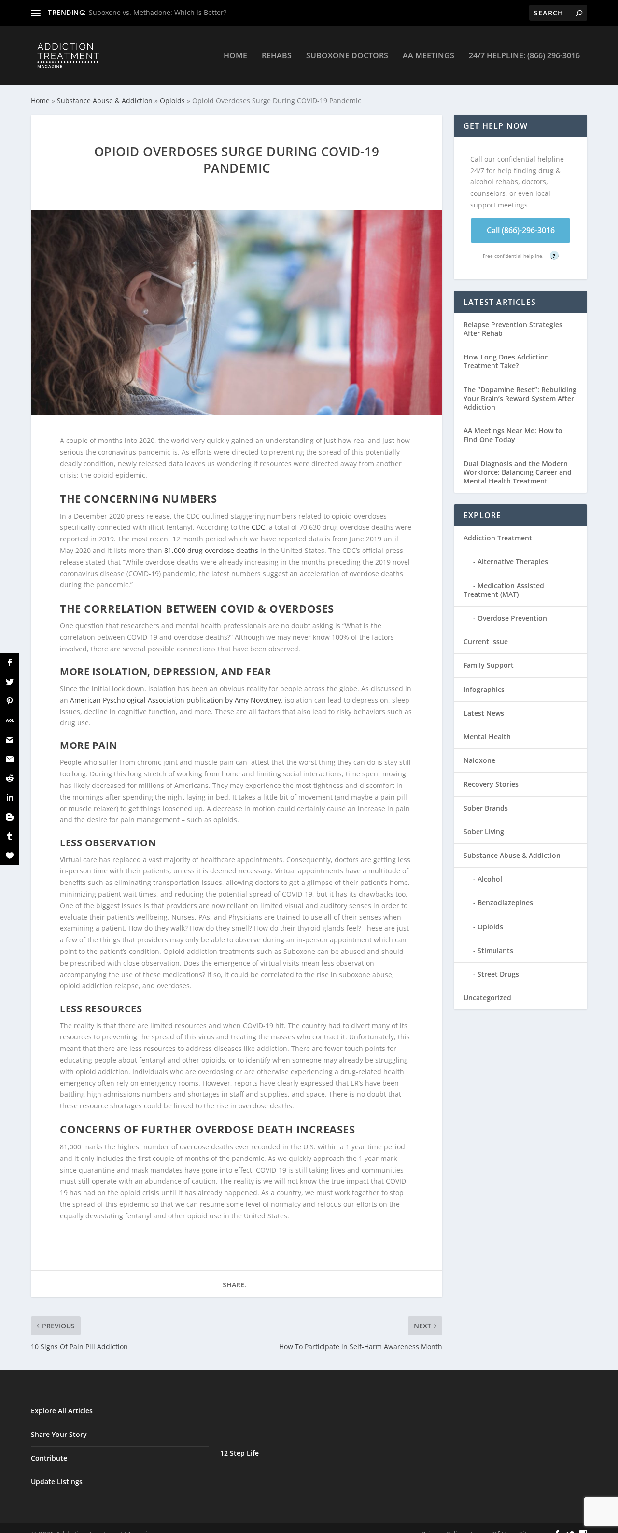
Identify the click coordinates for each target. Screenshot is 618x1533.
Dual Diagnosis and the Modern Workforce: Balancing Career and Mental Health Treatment (518, 472)
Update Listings (57, 1481)
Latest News (484, 713)
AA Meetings (428, 56)
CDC (258, 527)
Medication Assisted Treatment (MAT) (504, 590)
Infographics (484, 689)
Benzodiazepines (505, 902)
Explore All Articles (62, 1410)
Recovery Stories (491, 783)
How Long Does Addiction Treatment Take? (506, 361)
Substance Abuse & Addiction (105, 100)
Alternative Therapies (513, 561)
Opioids (172, 100)
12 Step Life (239, 1453)
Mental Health (487, 736)
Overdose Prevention (512, 617)
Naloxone (479, 760)
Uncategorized (487, 997)
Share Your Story (59, 1434)
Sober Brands (486, 808)
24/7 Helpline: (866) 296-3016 (524, 56)
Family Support (489, 665)
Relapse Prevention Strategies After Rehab (513, 329)
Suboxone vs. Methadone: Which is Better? (157, 12)
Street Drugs (498, 974)
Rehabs (277, 56)
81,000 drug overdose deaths (211, 550)
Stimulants (495, 950)
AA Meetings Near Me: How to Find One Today (513, 435)
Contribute (49, 1458)
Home (235, 56)
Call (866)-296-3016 (521, 230)
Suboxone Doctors (347, 56)
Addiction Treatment (498, 537)
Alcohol (490, 879)
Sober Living (484, 831)
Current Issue (486, 641)
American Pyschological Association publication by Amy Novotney (175, 699)
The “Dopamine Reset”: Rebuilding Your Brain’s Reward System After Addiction (520, 398)
